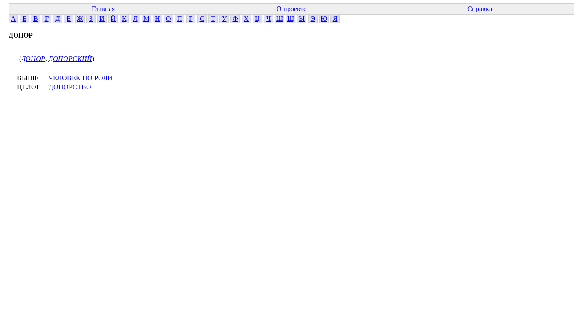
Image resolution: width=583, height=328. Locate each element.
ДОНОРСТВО (70, 87)
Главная (103, 8)
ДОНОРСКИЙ (70, 58)
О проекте (291, 8)
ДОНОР (33, 58)
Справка (479, 8)
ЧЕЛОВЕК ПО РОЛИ (81, 78)
